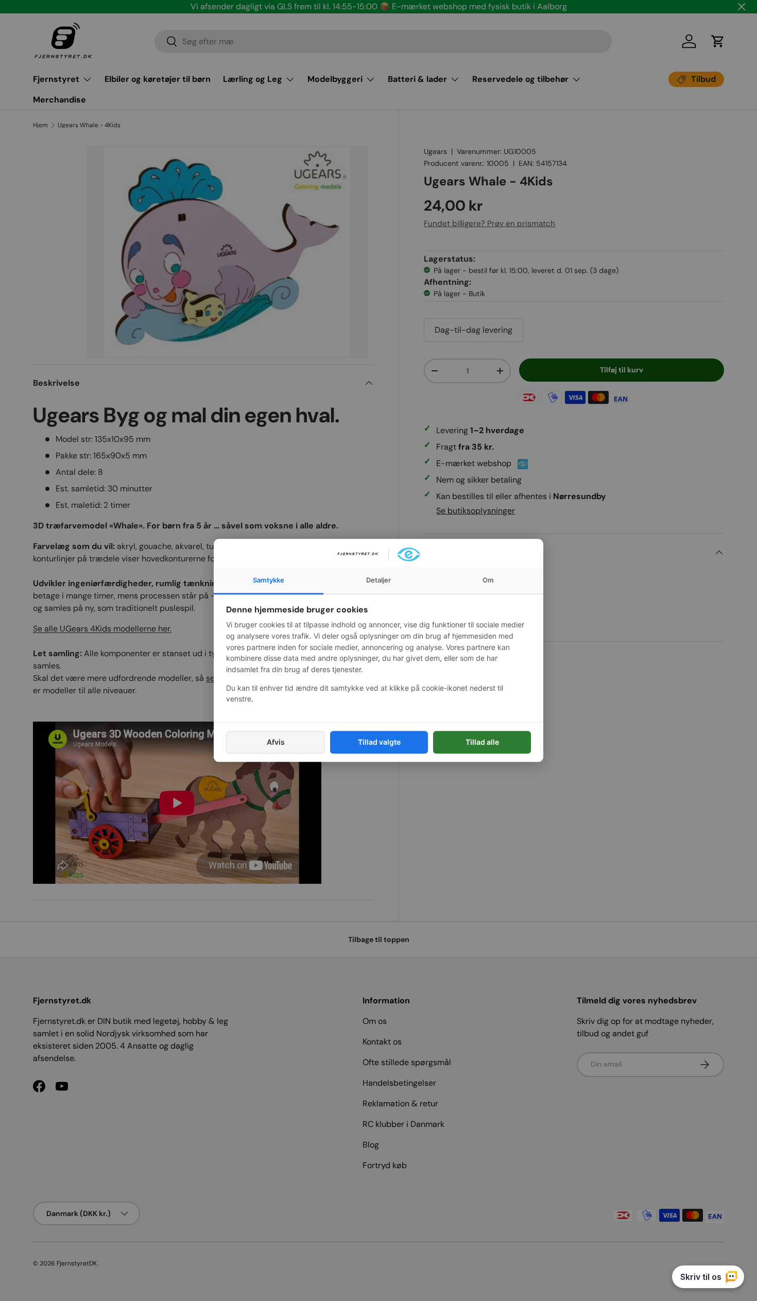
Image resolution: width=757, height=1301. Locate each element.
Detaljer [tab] (378, 580)
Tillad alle (482, 742)
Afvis (276, 742)
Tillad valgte (379, 742)
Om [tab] (488, 580)
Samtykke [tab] (268, 580)
